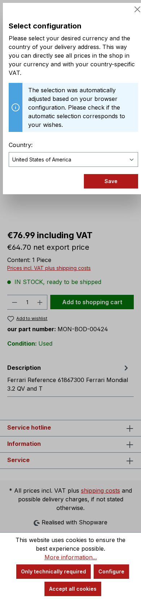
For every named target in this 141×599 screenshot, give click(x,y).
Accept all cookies (73, 589)
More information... (70, 557)
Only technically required (53, 571)
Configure (111, 571)
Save (111, 181)
